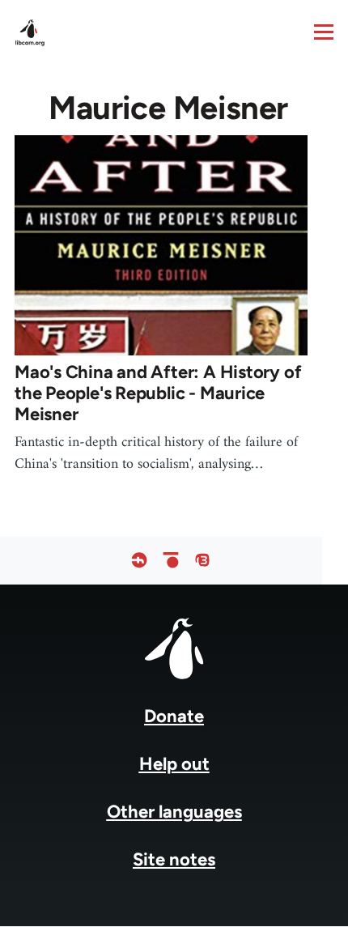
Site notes (174, 859)
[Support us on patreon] (170, 560)
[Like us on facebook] (139, 560)
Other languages (174, 812)
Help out (174, 764)
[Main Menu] (323, 31)
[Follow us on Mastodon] (202, 560)
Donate (174, 716)
